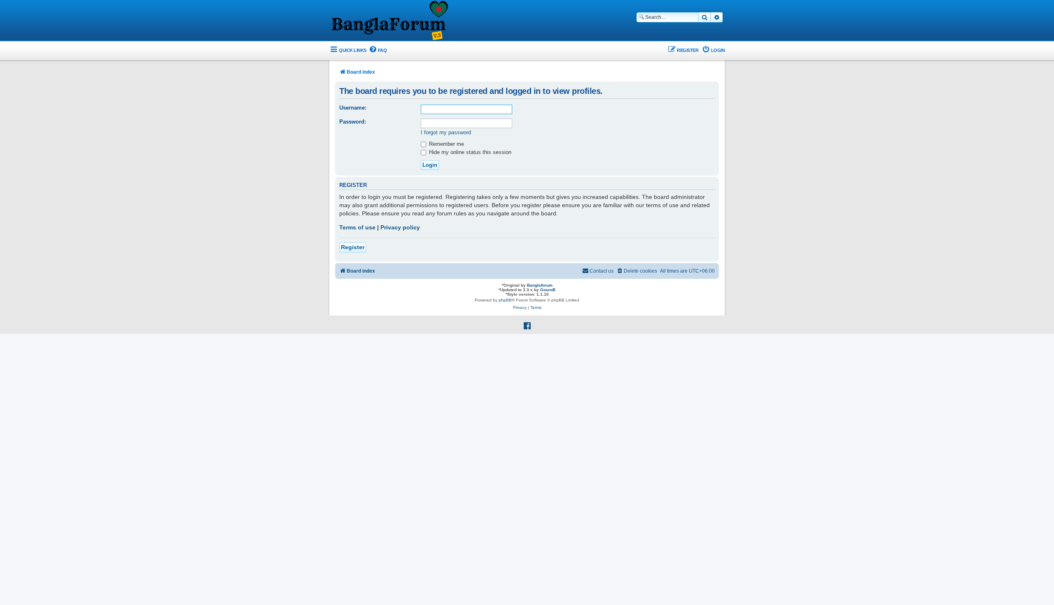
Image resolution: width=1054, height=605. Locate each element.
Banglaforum (540, 285)
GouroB (547, 289)
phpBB (505, 300)
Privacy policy (400, 227)
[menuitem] (377, 50)
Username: (352, 108)
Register (352, 247)
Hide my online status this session (469, 152)
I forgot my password (446, 132)
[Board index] (389, 21)
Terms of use (357, 227)
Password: (352, 122)
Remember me (445, 144)
